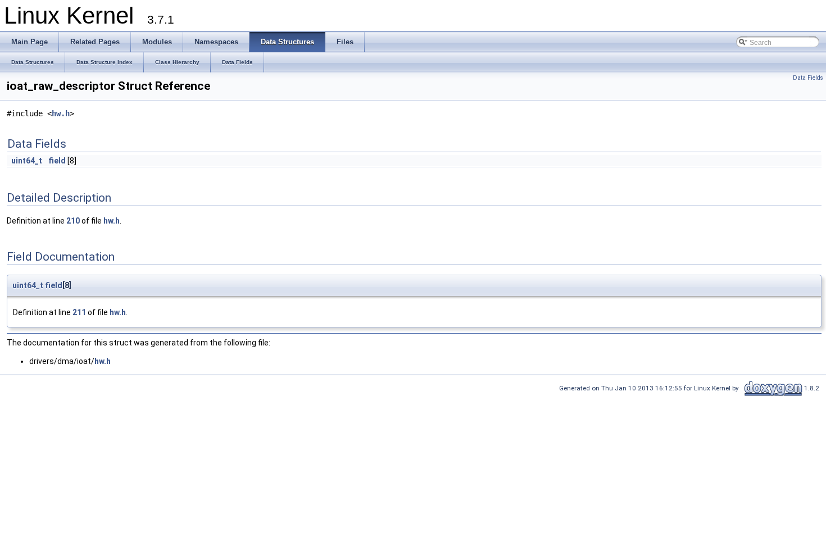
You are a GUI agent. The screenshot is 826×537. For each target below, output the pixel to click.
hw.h (61, 113)
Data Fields (808, 77)
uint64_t (26, 160)
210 (73, 220)
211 (79, 312)
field (57, 160)
